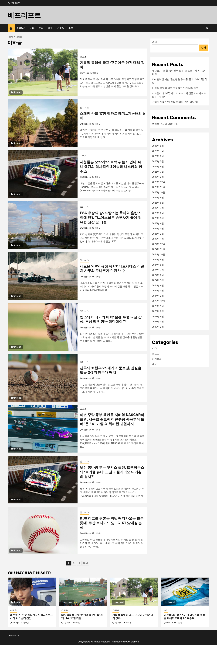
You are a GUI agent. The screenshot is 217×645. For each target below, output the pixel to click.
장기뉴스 (21, 28)
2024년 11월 (158, 249)
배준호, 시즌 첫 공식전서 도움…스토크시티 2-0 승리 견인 (31, 616)
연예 (41, 28)
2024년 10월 (158, 254)
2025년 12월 (158, 182)
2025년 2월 (158, 233)
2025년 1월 (158, 238)
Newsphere (118, 641)
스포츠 (60, 28)
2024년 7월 (158, 269)
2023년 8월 (158, 311)
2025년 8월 (158, 202)
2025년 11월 (158, 187)
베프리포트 (24, 15)
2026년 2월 (158, 176)
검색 (154, 41)
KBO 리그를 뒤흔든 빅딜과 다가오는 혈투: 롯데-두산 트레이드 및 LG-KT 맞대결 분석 (112, 523)
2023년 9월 (158, 306)
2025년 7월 (158, 207)
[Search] (207, 28)
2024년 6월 (158, 275)
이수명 (26, 623)
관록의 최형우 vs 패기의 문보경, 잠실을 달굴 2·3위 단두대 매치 (110, 370)
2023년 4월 (158, 316)
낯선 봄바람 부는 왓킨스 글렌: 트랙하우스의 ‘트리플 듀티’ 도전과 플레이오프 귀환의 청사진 (112, 472)
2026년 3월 (158, 171)
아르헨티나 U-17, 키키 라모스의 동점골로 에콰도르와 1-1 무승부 (184, 616)
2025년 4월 (158, 223)
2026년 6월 (158, 156)
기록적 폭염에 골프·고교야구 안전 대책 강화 (175, 88)
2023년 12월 (158, 301)
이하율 (96, 73)
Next (85, 563)
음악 (50, 28)
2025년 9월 (158, 197)
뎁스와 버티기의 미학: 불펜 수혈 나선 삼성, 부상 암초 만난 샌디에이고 (111, 319)
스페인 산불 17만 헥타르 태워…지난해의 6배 (175, 102)
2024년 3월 (158, 290)
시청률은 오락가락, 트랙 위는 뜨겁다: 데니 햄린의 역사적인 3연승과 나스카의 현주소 (111, 166)
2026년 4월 (158, 166)
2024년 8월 (158, 264)
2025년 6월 (158, 213)
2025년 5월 (158, 218)
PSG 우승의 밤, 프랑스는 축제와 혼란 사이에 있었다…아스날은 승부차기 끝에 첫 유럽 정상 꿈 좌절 (111, 217)
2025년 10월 (158, 192)
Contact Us (13, 635)
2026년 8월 (158, 145)
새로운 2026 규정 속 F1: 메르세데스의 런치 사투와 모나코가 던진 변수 (112, 268)
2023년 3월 (158, 321)
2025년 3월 (158, 228)
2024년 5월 (158, 280)
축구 (70, 28)
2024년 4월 (158, 285)
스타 (32, 28)
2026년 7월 (158, 151)
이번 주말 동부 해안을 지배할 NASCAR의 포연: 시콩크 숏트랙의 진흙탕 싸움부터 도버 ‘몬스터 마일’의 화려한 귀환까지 (112, 419)
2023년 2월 (158, 326)
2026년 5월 (158, 161)
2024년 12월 (158, 244)
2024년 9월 (158, 259)
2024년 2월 (158, 295)
